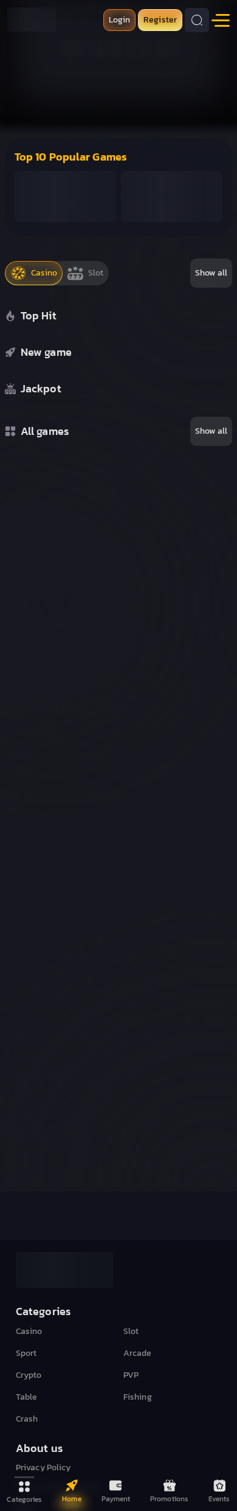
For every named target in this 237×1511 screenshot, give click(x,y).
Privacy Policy (43, 1468)
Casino (29, 1331)
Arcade (137, 1353)
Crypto (29, 1375)
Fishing (137, 1397)
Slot (131, 1331)
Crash (27, 1419)
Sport (26, 1353)
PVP (131, 1375)
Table (27, 1397)
